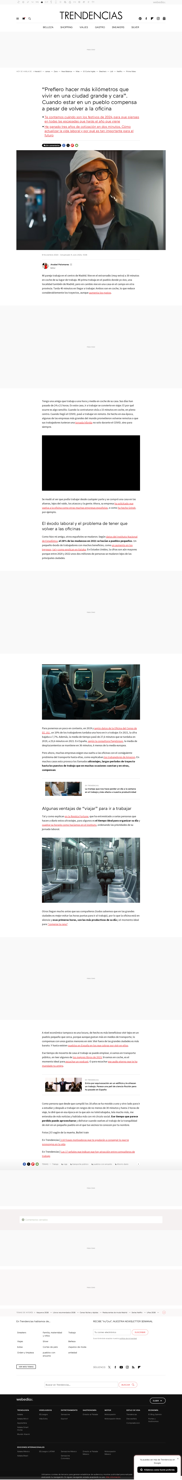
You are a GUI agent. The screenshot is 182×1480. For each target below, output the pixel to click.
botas (20, 1347)
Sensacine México (69, 1451)
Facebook (146, 18)
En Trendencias (92, 785)
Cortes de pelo (50, 1347)
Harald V (38, 71)
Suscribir (140, 1332)
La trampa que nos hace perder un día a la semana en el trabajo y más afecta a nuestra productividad (110, 790)
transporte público (80, 1164)
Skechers (102, 71)
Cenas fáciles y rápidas (89, 1312)
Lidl (111, 71)
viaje (65, 1164)
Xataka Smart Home (22, 1428)
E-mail (76, 145)
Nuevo (23, 18)
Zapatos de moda (77, 1347)
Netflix (119, 71)
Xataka (20, 1414)
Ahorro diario (122, 1164)
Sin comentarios (53, 145)
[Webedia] (24, 1399)
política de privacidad (128, 1338)
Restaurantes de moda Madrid (115, 1312)
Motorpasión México (110, 1452)
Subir (156, 1400)
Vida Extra (43, 1418)
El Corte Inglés (89, 71)
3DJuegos (43, 1414)
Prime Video (131, 71)
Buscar (29, 18)
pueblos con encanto (102, 1164)
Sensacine (65, 1414)
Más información (113, 1477)
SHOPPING (66, 27)
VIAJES (84, 27)
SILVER (135, 27)
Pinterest (140, 18)
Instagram (158, 18)
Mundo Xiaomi (23, 1434)
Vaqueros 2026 (42, 1312)
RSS (133, 1367)
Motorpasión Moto (113, 1418)
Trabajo (55, 1164)
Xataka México (23, 1451)
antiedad (72, 1352)
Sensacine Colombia (65, 1456)
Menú (17, 18)
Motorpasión (110, 1414)
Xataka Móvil (22, 1418)
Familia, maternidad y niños (52, 1334)
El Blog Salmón (155, 1414)
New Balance (66, 71)
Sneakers (21, 1332)
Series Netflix (137, 1312)
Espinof (64, 1418)
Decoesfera (131, 1418)
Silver (45, 1341)
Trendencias (131, 1414)
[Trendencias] (91, 15)
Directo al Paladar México (90, 1452)
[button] (61, 264)
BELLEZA (48, 27)
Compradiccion (133, 1423)
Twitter (68, 145)
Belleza (72, 1341)
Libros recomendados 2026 (64, 1312)
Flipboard (152, 18)
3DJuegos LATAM (47, 1451)
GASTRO (100, 27)
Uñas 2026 (151, 1312)
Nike (77, 71)
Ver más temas (26, 1367)
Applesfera (22, 1423)
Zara (56, 71)
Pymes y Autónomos (153, 1419)
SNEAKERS (118, 27)
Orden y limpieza (25, 1352)
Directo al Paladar (90, 1414)
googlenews (164, 18)
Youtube (121, 1367)
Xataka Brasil (22, 1455)
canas (47, 71)
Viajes (20, 1341)
